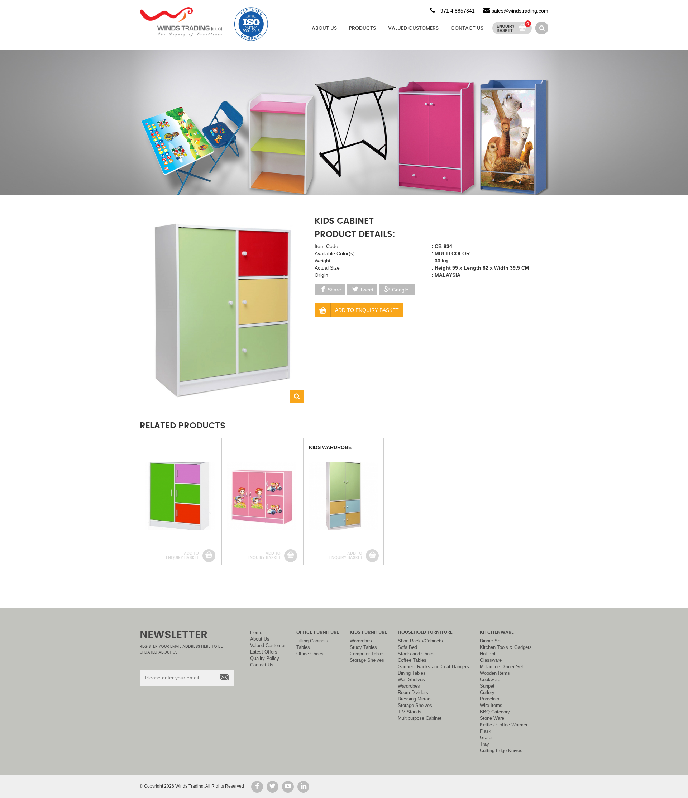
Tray (484, 744)
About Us (324, 28)
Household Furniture (425, 632)
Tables (303, 647)
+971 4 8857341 (456, 11)
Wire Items (491, 705)
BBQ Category (495, 711)
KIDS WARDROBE (330, 447)
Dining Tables (412, 673)
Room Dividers (413, 692)
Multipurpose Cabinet (419, 718)
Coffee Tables (412, 660)
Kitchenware (497, 632)
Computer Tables (367, 653)
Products (362, 28)
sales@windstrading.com (520, 11)
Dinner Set (491, 640)
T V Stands (409, 711)
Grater (486, 737)
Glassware (491, 660)
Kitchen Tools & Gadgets (506, 647)
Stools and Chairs (416, 653)
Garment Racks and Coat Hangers (433, 666)
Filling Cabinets (312, 640)
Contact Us (467, 28)
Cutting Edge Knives (501, 750)
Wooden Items (495, 673)
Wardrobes (361, 640)
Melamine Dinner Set (501, 666)
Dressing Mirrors (415, 699)
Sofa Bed (407, 647)
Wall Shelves (411, 679)
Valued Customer (268, 645)
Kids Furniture (368, 632)
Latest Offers (263, 652)
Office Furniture (317, 632)
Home (256, 632)
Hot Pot (488, 653)
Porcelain (489, 699)
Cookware (490, 679)
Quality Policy (264, 658)
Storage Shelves (367, 660)
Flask (485, 731)
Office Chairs (310, 653)
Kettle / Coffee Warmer (503, 724)
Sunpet (487, 686)
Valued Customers (413, 28)
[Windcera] (181, 22)
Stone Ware (492, 718)
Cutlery (487, 692)
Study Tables (363, 647)
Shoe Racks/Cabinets (420, 640)
